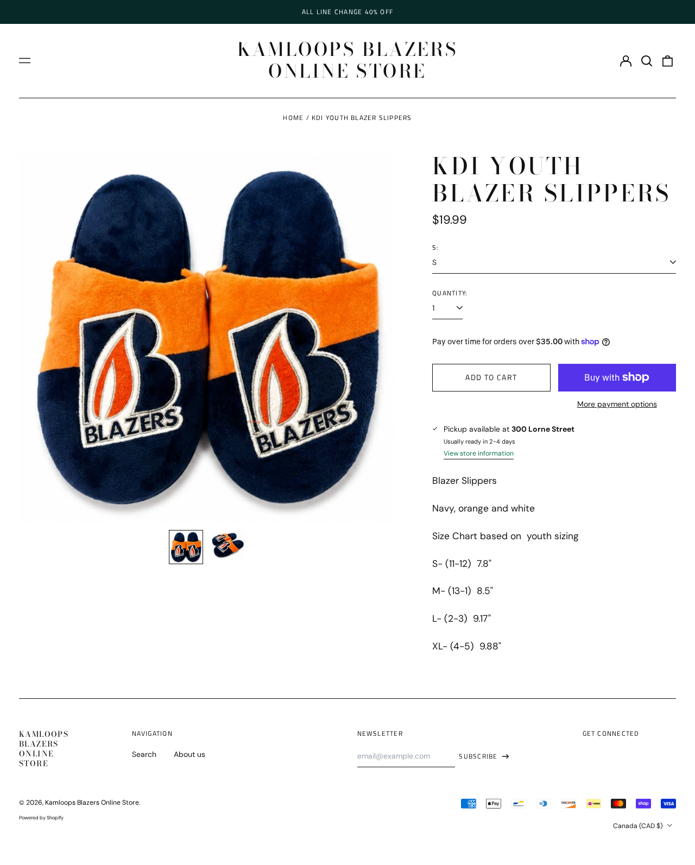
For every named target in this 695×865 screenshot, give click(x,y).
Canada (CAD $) (639, 826)
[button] (646, 61)
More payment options (617, 404)
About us (189, 754)
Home (293, 117)
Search (144, 754)
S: (435, 247)
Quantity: (449, 293)
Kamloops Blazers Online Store (347, 60)
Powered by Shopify (41, 818)
